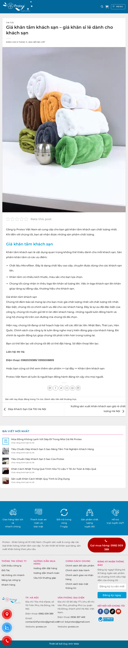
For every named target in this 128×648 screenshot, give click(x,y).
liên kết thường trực (66, 399)
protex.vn (41, 626)
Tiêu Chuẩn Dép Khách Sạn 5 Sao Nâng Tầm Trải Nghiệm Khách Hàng (52, 449)
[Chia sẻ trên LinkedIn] (78, 388)
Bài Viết (41, 42)
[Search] (102, 7)
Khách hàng (8, 584)
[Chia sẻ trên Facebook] (55, 388)
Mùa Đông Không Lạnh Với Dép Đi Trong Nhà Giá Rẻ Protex (46, 439)
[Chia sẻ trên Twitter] (61, 388)
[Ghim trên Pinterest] (72, 388)
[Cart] (106, 6)
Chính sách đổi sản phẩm (80, 565)
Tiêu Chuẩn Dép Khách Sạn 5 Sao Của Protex (37, 459)
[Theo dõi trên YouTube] (118, 611)
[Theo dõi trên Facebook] (100, 611)
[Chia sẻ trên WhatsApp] (49, 388)
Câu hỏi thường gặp (45, 577)
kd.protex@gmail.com (77, 621)
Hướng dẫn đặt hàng (45, 568)
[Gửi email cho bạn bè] (66, 388)
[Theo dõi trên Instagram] (106, 611)
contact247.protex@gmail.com (42, 621)
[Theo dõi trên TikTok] (112, 611)
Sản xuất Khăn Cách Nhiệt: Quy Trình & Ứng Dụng (40, 478)
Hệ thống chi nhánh (13, 575)
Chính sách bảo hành (78, 570)
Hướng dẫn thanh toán (46, 573)
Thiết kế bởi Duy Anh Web (64, 643)
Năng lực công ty (11, 580)
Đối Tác (6, 570)
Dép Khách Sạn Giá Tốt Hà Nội (26, 409)
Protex (20, 229)
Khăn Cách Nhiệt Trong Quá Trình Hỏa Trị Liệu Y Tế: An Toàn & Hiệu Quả (53, 469)
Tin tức (10, 22)
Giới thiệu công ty (12, 565)
